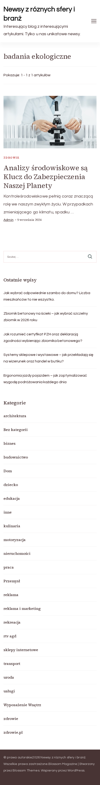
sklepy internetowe (20, 649)
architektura (14, 415)
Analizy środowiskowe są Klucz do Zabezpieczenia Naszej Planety (45, 176)
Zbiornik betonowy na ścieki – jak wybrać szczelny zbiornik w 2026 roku (45, 317)
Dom (7, 470)
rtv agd (9, 636)
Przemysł (11, 581)
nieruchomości (16, 553)
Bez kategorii (15, 429)
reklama (10, 594)
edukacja (11, 498)
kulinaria (11, 525)
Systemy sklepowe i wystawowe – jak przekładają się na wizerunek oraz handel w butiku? (48, 358)
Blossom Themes (26, 770)
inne (7, 512)
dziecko (10, 484)
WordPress (75, 770)
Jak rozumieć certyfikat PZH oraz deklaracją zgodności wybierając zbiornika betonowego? (42, 337)
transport (11, 663)
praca (8, 567)
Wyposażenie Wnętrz (22, 704)
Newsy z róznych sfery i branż (39, 14)
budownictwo (15, 457)
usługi (9, 691)
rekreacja (11, 622)
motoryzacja (14, 539)
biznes (9, 443)
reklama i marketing (22, 608)
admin (8, 220)
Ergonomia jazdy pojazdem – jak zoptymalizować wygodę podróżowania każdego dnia (45, 379)
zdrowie (11, 158)
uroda (8, 677)
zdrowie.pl (13, 732)
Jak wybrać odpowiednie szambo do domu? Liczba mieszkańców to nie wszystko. (46, 296)
